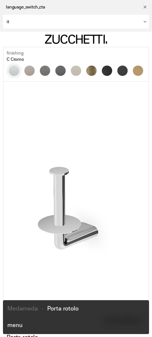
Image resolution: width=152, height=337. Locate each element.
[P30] (138, 70)
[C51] (60, 70)
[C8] (76, 70)
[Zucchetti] (76, 39)
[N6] (122, 70)
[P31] (91, 70)
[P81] (107, 70)
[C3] (29, 70)
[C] (14, 70)
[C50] (45, 70)
